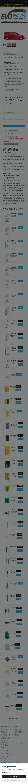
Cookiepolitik (5, 772)
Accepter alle (14, 776)
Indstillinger (14, 780)
